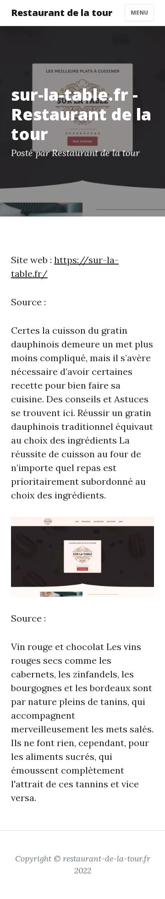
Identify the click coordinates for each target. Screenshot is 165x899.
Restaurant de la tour (61, 12)
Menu (139, 12)
